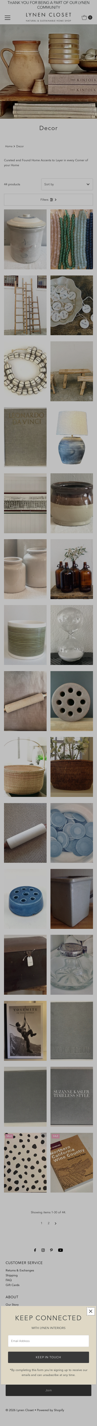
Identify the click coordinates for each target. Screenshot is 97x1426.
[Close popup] (91, 1311)
